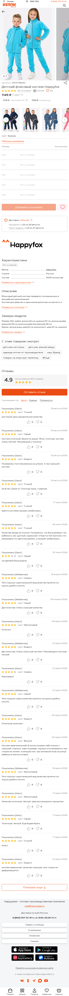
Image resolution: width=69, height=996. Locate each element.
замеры (12, 332)
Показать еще (33, 887)
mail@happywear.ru (35, 906)
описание (13, 307)
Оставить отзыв (34, 392)
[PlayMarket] (46, 949)
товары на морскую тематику (21, 357)
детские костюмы (13, 347)
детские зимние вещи (41, 347)
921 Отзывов (24, 90)
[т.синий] (11, 120)
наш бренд (53, 352)
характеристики (16, 282)
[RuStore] (46, 957)
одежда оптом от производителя (23, 352)
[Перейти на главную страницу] (9, 5)
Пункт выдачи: (16, 228)
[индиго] (51, 120)
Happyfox (51, 269)
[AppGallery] (23, 957)
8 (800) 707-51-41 (58, 1)
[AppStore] (23, 949)
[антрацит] (31, 120)
